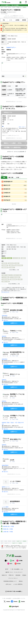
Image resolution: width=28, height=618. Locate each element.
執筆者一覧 (4, 575)
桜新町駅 (13, 7)
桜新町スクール (5, 487)
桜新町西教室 (5, 465)
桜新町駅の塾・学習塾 (8, 526)
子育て (11, 563)
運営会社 (21, 581)
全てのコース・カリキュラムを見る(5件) (15, 151)
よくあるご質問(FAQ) (17, 584)
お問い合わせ (8, 584)
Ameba (8, 601)
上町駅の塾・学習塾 (8, 531)
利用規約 (24, 575)
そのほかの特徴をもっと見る (14, 269)
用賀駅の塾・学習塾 (8, 529)
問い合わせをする (5, 292)
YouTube (19, 563)
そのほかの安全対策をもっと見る (14, 283)
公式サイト (14, 323)
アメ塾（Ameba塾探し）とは (16, 569)
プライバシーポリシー (13, 578)
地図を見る (5, 320)
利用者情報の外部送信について (10, 581)
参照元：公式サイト (22, 126)
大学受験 (20, 560)
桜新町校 (4, 336)
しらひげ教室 (5, 507)
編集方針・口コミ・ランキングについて (14, 572)
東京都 (6, 7)
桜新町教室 (4, 315)
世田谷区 (9, 7)
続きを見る (14, 204)
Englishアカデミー (11, 47)
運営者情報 (18, 575)
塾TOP (2, 7)
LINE (13, 560)
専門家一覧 (11, 575)
